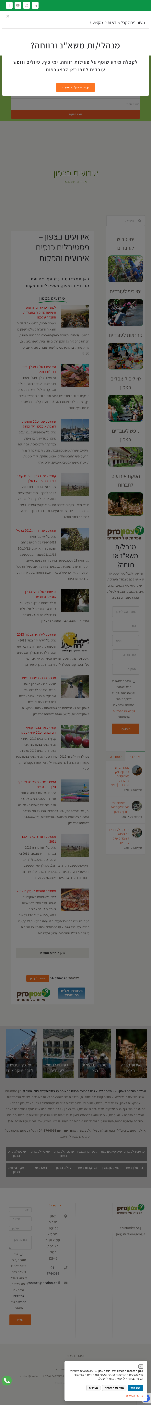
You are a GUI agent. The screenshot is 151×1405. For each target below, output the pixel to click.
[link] (7, 1381)
